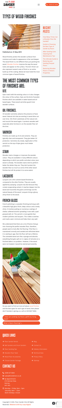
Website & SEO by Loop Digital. (20, 404)
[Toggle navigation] (38, 4)
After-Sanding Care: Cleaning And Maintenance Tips (49, 54)
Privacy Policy (38, 357)
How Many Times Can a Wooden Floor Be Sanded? (50, 39)
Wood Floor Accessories (13, 357)
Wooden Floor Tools (11, 353)
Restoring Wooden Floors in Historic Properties (49, 70)
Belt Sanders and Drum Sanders (15, 345)
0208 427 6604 (53, 4)
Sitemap (36, 360)
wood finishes (34, 306)
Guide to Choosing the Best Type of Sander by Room (49, 46)
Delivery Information (40, 349)
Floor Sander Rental (11, 341)
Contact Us (37, 345)
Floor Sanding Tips (11, 349)
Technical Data (38, 353)
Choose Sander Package (13, 360)
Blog (35, 341)
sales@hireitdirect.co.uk (13, 376)
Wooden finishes (13, 64)
